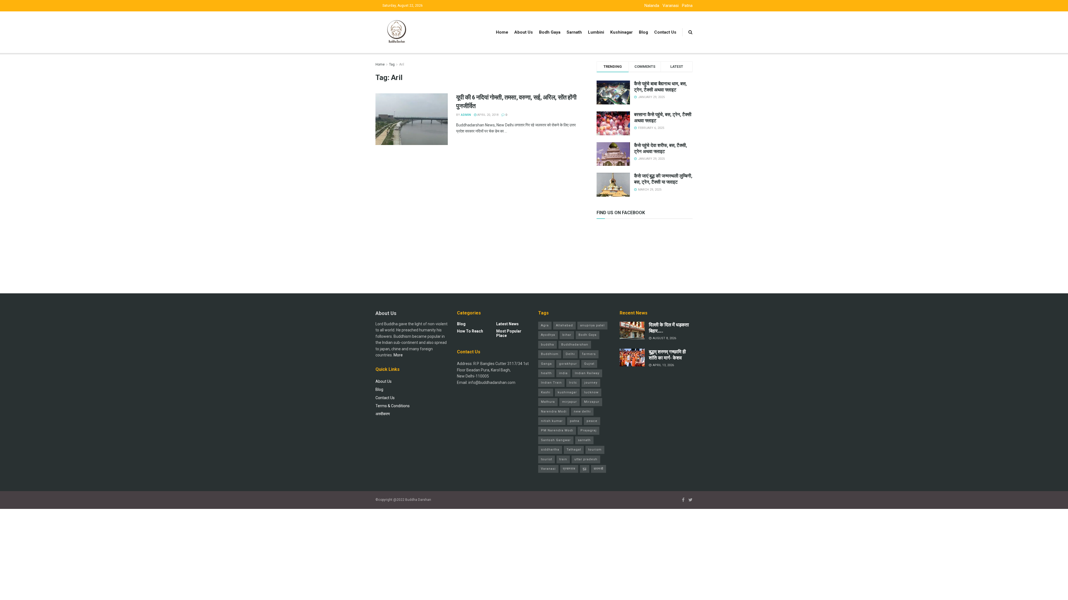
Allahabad (564, 325)
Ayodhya (548, 335)
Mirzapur (591, 402)
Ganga (546, 364)
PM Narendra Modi (557, 430)
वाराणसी (598, 469)
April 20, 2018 (487, 115)
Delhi (570, 354)
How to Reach (470, 331)
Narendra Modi (554, 411)
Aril (401, 64)
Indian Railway (587, 373)
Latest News (507, 324)
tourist (546, 459)
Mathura (548, 402)
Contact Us (665, 32)
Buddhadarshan (574, 344)
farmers (589, 354)
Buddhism (549, 354)
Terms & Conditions (392, 406)
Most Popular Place (508, 333)
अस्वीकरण (382, 414)
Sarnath (574, 32)
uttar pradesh (585, 459)
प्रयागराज (569, 469)
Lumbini (596, 32)
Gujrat (589, 364)
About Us (523, 32)
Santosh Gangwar (556, 440)
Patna (687, 5)
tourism (595, 449)
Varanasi (670, 5)
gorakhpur (568, 364)
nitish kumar (552, 421)
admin (466, 115)
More (398, 355)
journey (590, 382)
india (563, 373)
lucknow (591, 392)
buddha (547, 344)
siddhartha (550, 449)
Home (502, 32)
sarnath (584, 440)
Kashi (545, 392)
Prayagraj (588, 430)
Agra (545, 325)
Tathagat (574, 449)
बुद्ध (585, 469)
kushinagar (567, 392)
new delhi (582, 411)
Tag (392, 64)
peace (592, 421)
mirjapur (569, 402)
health (546, 373)
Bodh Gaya (549, 32)
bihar (566, 335)
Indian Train (551, 382)
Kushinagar (621, 32)
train (563, 459)
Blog (643, 32)
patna (574, 421)
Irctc (573, 382)
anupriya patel (592, 325)
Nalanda (651, 5)
